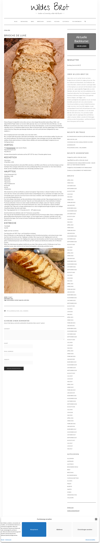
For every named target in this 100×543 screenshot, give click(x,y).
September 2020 (72, 337)
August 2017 (71, 440)
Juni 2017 (70, 446)
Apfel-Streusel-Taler (80, 157)
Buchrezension (72, 475)
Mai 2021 (69, 314)
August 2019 (71, 373)
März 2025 (70, 199)
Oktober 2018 (71, 401)
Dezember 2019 (71, 362)
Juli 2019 (69, 376)
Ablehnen (59, 529)
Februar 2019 (71, 390)
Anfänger (70, 461)
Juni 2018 (70, 412)
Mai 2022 (69, 281)
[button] (96, 519)
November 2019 (72, 365)
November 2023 (72, 236)
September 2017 (72, 437)
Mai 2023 (69, 250)
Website (6, 359)
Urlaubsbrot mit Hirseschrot (83, 167)
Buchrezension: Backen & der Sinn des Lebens (81, 136)
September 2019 (72, 370)
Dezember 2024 (71, 208)
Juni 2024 (70, 219)
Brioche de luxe (72, 139)
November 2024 (72, 211)
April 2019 (70, 384)
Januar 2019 (71, 393)
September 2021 (72, 303)
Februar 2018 (71, 423)
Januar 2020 (71, 359)
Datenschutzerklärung (73, 510)
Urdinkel (16, 300)
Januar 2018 (71, 426)
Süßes (49, 21)
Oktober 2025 (71, 185)
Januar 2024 (71, 233)
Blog (15, 21)
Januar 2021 (71, 325)
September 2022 (72, 269)
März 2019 (70, 387)
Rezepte (69, 486)
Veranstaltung (72, 495)
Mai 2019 (69, 381)
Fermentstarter (11, 148)
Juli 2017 (69, 443)
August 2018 (71, 406)
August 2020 (71, 339)
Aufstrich (66, 21)
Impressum (8, 539)
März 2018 (70, 420)
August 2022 (71, 272)
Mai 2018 (69, 415)
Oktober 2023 (71, 239)
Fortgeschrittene (73, 478)
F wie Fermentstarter (78, 165)
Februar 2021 (71, 323)
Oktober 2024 (71, 213)
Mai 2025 (69, 197)
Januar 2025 (71, 205)
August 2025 (71, 191)
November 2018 (72, 398)
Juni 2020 (70, 345)
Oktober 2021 (71, 300)
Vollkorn (70, 497)
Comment (7, 328)
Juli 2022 (69, 275)
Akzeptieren (34, 529)
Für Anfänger (76, 21)
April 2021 (70, 317)
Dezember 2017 (71, 429)
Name (6, 343)
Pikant (69, 483)
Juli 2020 (69, 342)
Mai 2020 (69, 348)
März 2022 (70, 286)
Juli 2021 (69, 309)
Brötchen (40, 21)
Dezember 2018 (71, 395)
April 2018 (70, 418)
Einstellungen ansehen (85, 529)
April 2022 (70, 283)
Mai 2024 (69, 222)
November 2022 (72, 264)
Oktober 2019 (71, 367)
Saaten (69, 489)
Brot (32, 21)
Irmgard (10, 297)
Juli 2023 (69, 247)
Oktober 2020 (71, 334)
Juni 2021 (70, 311)
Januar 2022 (71, 292)
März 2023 (70, 255)
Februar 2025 (71, 202)
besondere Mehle (72, 467)
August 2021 (71, 306)
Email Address (8, 351)
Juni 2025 (70, 194)
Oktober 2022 (71, 267)
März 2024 (70, 227)
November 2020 (72, 331)
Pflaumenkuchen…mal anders (17, 311)
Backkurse (24, 21)
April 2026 (70, 180)
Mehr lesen (81, 46)
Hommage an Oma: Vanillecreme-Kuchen (80, 142)
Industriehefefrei (10, 300)
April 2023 (70, 253)
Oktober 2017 (71, 434)
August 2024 (71, 216)
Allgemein (70, 458)
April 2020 (70, 351)
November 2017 (72, 432)
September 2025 (72, 188)
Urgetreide (21, 300)
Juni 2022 (70, 278)
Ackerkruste (71, 145)
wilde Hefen (26, 300)
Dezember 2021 (71, 295)
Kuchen (56, 21)
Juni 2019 (70, 379)
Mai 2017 (69, 449)
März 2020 (70, 353)
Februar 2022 (71, 289)
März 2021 (70, 320)
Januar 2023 (71, 258)
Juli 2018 (69, 409)
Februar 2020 (71, 356)
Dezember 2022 (71, 261)
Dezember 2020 (71, 328)
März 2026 (70, 183)
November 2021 (72, 297)
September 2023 (72, 241)
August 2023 (71, 244)
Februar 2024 (71, 230)
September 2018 (72, 404)
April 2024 (70, 225)
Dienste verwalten (90, 539)
